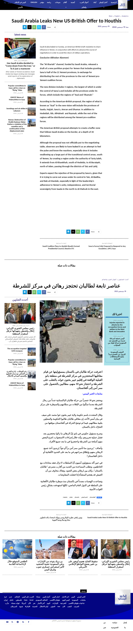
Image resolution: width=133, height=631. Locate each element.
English (117, 16)
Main (110, 16)
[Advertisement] (71, 210)
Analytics (125, 16)
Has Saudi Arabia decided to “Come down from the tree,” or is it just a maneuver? (20, 66)
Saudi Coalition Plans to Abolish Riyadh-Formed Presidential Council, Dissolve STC (61, 247)
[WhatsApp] (34, 27)
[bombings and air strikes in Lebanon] (32, 112)
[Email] (29, 27)
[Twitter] (39, 27)
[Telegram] (25, 27)
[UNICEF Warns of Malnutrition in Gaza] (32, 100)
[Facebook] (44, 27)
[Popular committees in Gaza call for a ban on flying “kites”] (32, 89)
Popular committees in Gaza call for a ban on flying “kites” (17, 88)
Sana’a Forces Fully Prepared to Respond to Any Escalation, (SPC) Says (107, 247)
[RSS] (23, 622)
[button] (6, 2)
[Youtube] (7, 622)
